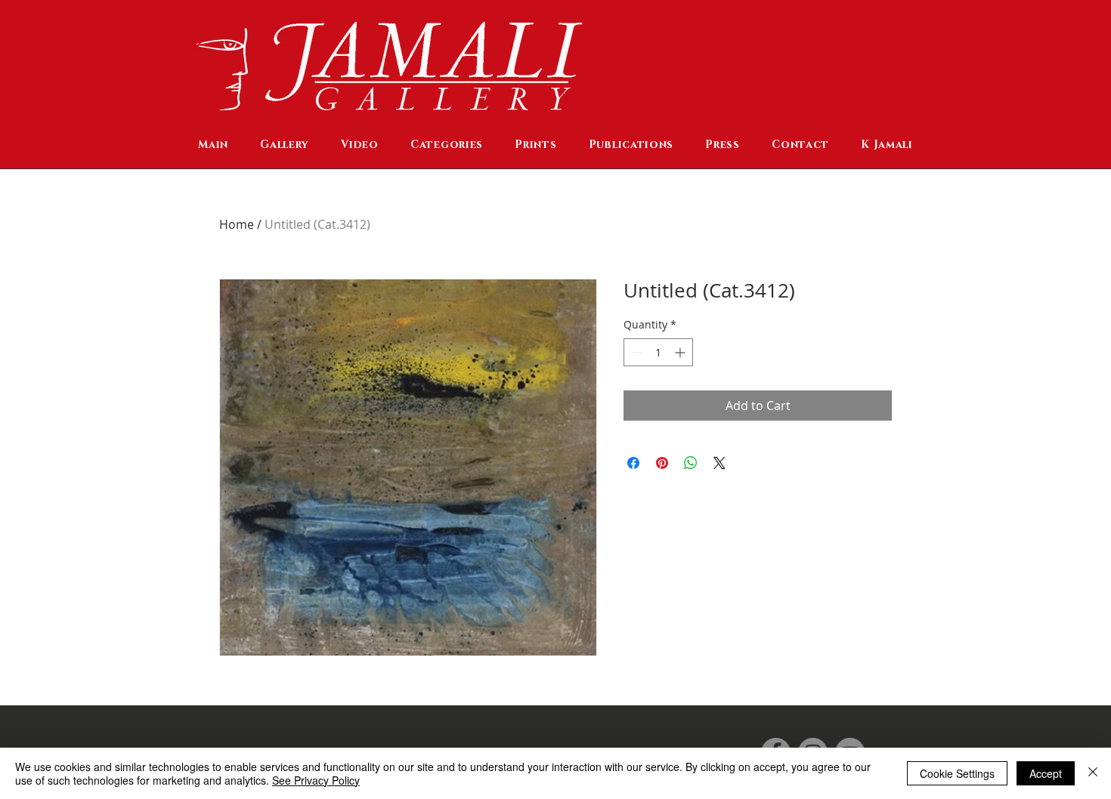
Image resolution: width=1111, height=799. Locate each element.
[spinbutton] (658, 352)
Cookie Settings (957, 773)
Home (236, 224)
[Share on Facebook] (633, 463)
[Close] (1093, 773)
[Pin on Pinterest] (662, 463)
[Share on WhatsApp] (691, 463)
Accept (1045, 773)
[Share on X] (719, 463)
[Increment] (681, 352)
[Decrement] (635, 352)
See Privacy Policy (316, 780)
